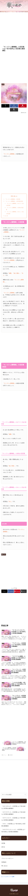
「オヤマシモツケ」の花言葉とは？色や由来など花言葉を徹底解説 (13, 819)
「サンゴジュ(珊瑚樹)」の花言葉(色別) (14, 201)
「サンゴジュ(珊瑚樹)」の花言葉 (12, 199)
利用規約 (3, 862)
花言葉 (4, 554)
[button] (14, 109)
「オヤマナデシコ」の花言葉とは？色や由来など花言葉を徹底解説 (13, 813)
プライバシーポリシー (7, 858)
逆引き (3, 847)
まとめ (6, 215)
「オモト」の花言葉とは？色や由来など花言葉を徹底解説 (13, 825)
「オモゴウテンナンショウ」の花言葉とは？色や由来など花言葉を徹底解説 (13, 830)
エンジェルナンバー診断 (7, 876)
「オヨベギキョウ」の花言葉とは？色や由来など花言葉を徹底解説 (13, 807)
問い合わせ (4, 865)
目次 (12, 196)
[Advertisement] (14, 29)
